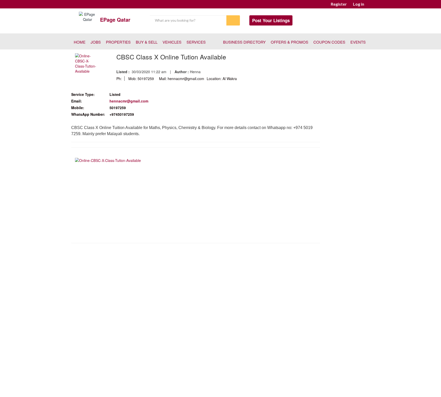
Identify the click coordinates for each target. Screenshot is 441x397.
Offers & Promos (289, 42)
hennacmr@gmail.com (128, 101)
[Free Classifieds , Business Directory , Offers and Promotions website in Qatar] (87, 16)
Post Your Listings (271, 20)
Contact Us (247, 381)
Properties (118, 42)
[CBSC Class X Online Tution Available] (87, 63)
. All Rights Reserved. (245, 389)
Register (339, 4)
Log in (358, 4)
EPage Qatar (115, 19)
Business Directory (244, 42)
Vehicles (172, 42)
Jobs (96, 42)
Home (79, 42)
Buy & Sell (146, 42)
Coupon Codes (329, 42)
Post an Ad (195, 381)
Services (196, 42)
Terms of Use (221, 381)
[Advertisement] (195, 284)
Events (358, 42)
